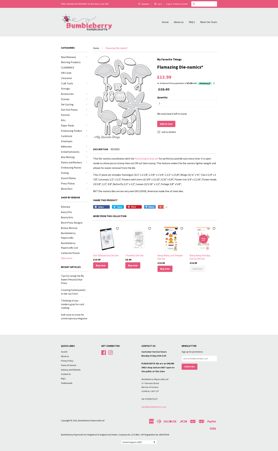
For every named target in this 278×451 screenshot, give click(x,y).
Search (64, 351)
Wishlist (145, 4)
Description (100, 149)
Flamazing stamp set (146, 158)
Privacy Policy (67, 360)
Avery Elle (66, 212)
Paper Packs (67, 125)
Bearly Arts (67, 217)
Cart (159, 4)
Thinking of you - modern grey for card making (72, 304)
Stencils (65, 114)
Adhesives (66, 146)
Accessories (67, 93)
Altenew (65, 206)
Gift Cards (66, 72)
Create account (180, 3)
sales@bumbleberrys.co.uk (153, 407)
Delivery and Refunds (70, 369)
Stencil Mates (68, 178)
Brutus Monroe (69, 228)
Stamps (65, 99)
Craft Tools (67, 83)
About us (179, 22)
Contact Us (66, 374)
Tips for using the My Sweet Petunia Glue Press (72, 279)
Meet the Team (208, 22)
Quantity (162, 97)
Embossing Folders (71, 130)
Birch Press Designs (72, 222)
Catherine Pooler (70, 253)
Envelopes (66, 141)
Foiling (65, 172)
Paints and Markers (71, 162)
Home (165, 22)
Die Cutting (67, 104)
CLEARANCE (67, 67)
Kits (63, 120)
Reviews (115, 149)
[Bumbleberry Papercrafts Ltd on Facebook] (103, 352)
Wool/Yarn (66, 188)
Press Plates (68, 183)
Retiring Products (71, 62)
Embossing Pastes (71, 167)
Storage (65, 88)
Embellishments (70, 151)
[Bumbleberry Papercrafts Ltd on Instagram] (110, 352)
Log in (169, 3)
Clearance (66, 78)
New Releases (68, 57)
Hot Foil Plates (69, 109)
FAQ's (192, 22)
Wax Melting (68, 157)
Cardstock (66, 136)
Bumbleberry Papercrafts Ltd (91, 420)
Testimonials (66, 383)
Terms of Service (68, 365)
